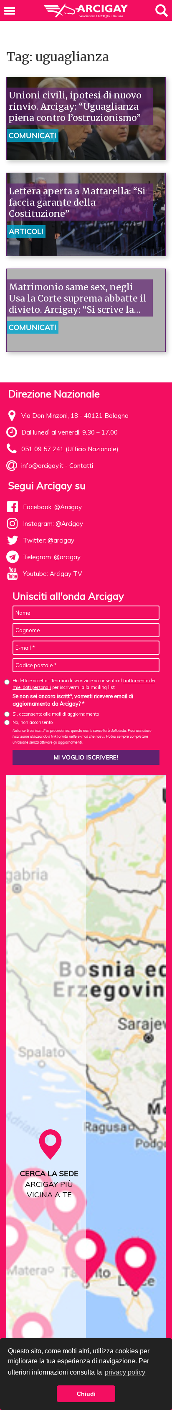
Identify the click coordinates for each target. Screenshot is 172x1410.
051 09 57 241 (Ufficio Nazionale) (70, 449)
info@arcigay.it (42, 466)
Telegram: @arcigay (52, 557)
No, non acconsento (33, 722)
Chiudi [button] (86, 1393)
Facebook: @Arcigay (52, 507)
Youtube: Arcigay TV (52, 574)
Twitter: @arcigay (48, 540)
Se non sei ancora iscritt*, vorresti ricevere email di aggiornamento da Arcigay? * (73, 700)
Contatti (81, 466)
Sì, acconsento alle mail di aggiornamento (56, 714)
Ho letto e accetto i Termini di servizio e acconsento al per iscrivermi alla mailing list (84, 684)
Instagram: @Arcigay (53, 524)
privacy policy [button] (125, 1372)
